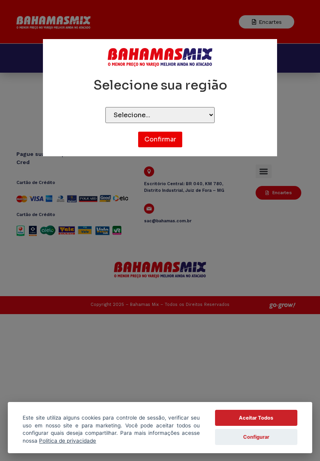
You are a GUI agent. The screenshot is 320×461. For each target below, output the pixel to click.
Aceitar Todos (256, 418)
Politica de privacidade (67, 441)
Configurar (256, 437)
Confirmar (160, 139)
